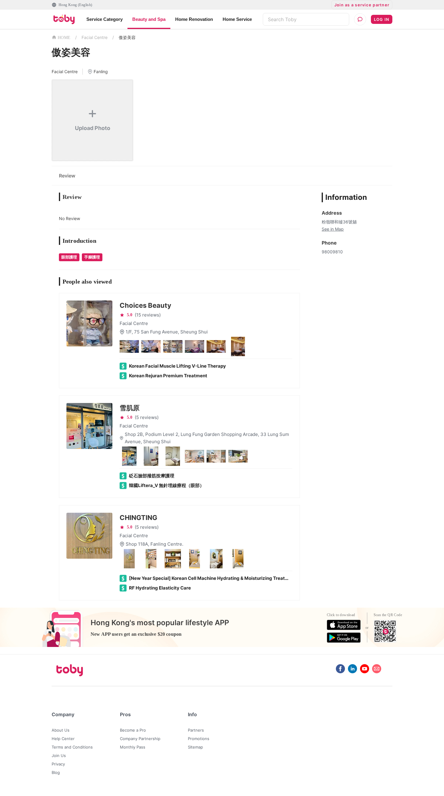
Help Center (63, 738)
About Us (60, 730)
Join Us (59, 755)
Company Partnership (140, 738)
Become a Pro (133, 730)
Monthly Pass (132, 747)
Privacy (58, 764)
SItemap (195, 747)
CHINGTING (138, 517)
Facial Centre (95, 37)
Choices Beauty (145, 305)
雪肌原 (130, 408)
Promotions (198, 738)
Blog (56, 772)
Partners (196, 730)
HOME (64, 37)
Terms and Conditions (72, 747)
